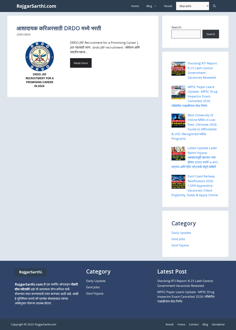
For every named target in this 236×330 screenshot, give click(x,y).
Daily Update (181, 233)
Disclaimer (218, 324)
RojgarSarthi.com (36, 6)
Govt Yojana (180, 245)
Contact (194, 324)
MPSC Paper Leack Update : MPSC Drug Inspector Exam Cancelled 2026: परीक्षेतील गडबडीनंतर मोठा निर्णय (185, 296)
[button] (214, 6)
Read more (81, 63)
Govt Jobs (178, 239)
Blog (149, 6)
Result (168, 6)
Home (135, 6)
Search (176, 27)
